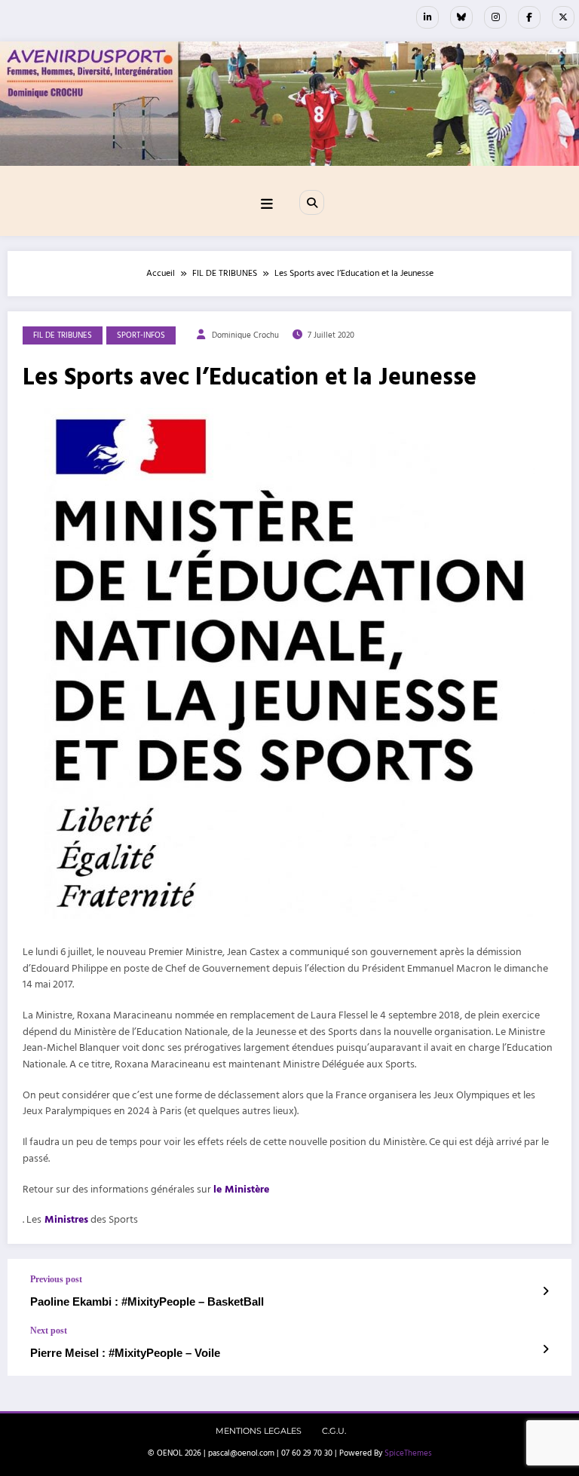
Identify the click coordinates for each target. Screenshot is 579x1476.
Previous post (56, 1279)
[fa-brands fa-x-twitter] (563, 17)
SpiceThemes (408, 1453)
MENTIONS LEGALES (259, 1431)
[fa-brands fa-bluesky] (461, 17)
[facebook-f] (529, 17)
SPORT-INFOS (141, 335)
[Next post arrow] (545, 1350)
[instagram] (495, 17)
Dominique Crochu (245, 335)
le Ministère (242, 1189)
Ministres (64, 1219)
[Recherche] (311, 202)
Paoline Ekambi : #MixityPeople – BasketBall (147, 1301)
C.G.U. (334, 1431)
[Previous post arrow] (545, 1292)
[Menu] (267, 205)
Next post (48, 1330)
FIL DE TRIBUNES (62, 335)
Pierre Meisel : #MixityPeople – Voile (125, 1352)
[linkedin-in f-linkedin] (427, 17)
